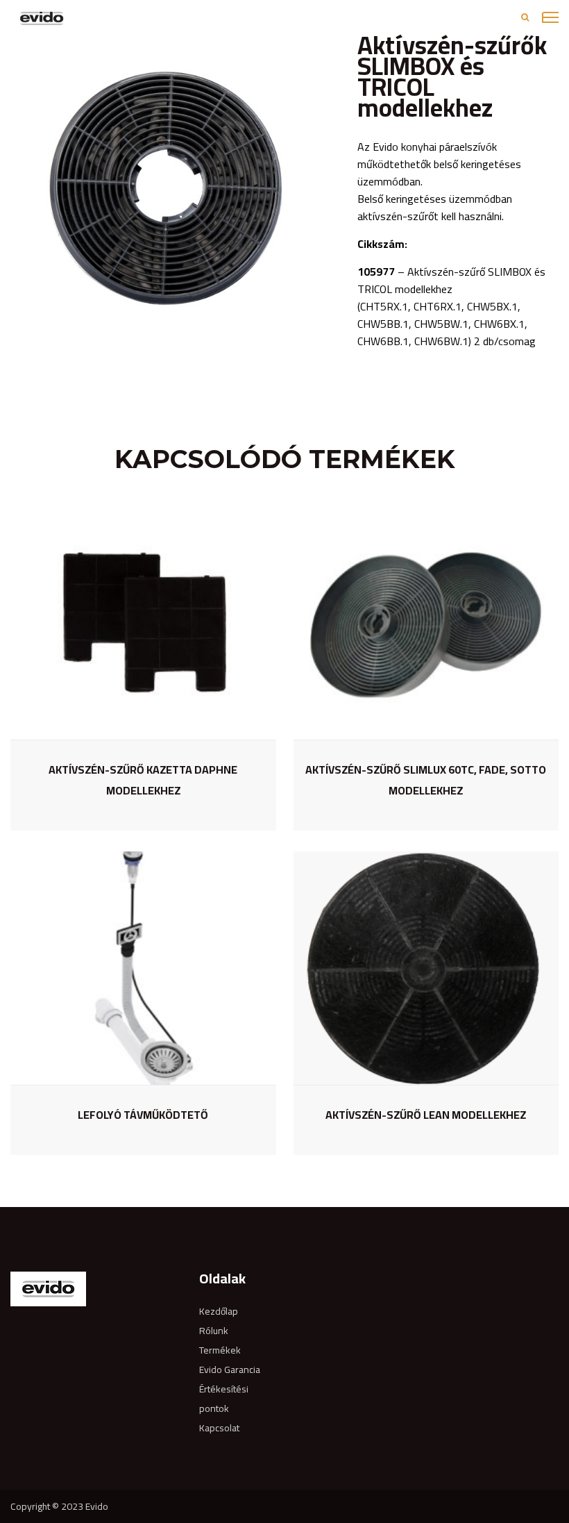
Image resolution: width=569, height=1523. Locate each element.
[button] (324, 47)
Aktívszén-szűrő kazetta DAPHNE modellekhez (143, 780)
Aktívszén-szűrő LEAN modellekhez (425, 1114)
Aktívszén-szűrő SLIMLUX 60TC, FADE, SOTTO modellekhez (425, 780)
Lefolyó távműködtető (143, 1114)
